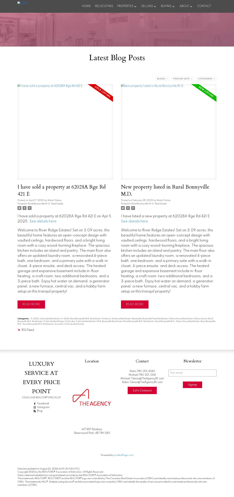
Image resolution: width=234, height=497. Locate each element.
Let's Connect (142, 390)
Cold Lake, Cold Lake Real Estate (80, 321)
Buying (166, 6)
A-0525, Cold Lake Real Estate (45, 319)
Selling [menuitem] (147, 6)
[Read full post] (65, 134)
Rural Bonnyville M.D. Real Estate (45, 204)
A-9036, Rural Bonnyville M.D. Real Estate (81, 319)
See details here (43, 221)
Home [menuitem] (86, 6)
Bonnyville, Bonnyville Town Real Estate (150, 319)
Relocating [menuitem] (104, 6)
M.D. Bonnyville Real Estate (109, 321)
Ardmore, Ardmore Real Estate (116, 319)
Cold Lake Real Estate (54, 321)
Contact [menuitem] (204, 6)
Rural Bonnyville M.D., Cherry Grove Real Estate (177, 321)
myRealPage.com (123, 455)
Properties (125, 6)
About (184, 6)
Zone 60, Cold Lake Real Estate (69, 324)
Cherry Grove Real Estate (181, 319)
